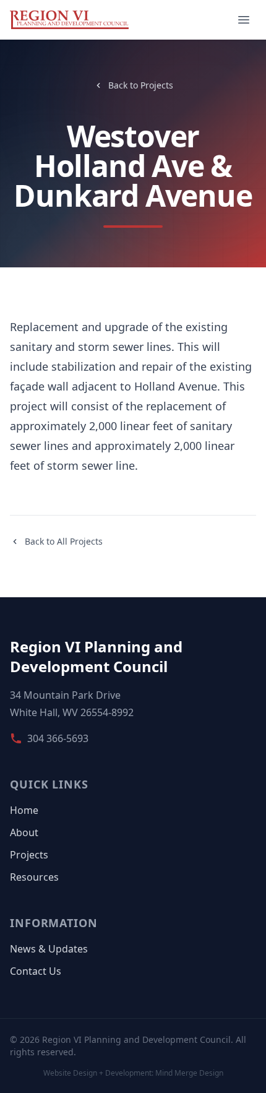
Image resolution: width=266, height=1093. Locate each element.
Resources (34, 877)
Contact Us (35, 971)
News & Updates (49, 949)
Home (24, 810)
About (24, 832)
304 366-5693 (57, 738)
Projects (29, 855)
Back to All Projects (64, 541)
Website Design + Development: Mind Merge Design (133, 1073)
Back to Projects (140, 85)
